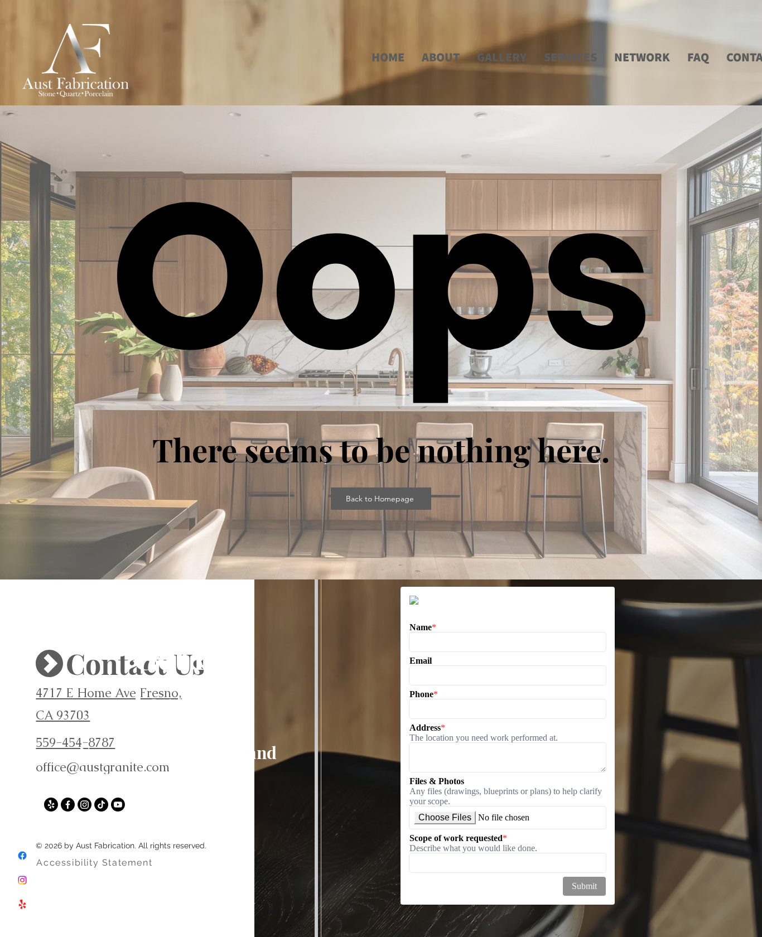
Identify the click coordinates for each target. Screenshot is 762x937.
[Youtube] (118, 805)
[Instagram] (22, 880)
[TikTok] (101, 805)
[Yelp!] (22, 904)
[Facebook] (22, 855)
